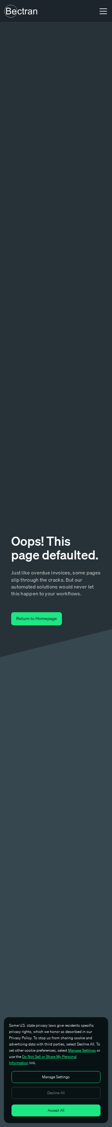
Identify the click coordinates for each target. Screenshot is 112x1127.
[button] (102, 11)
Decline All (56, 1093)
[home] (21, 11)
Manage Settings (82, 1050)
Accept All (56, 1110)
